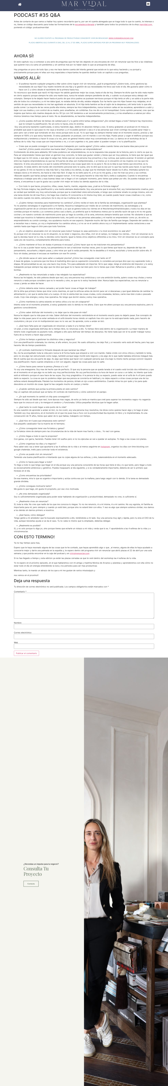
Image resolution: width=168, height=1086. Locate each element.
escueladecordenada (84, 24)
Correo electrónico (22, 633)
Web (16, 642)
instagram (105, 446)
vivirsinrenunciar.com (79, 553)
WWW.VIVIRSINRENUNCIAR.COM (121, 38)
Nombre (17, 623)
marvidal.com (145, 24)
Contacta (31, 884)
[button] (148, 4)
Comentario (20, 592)
